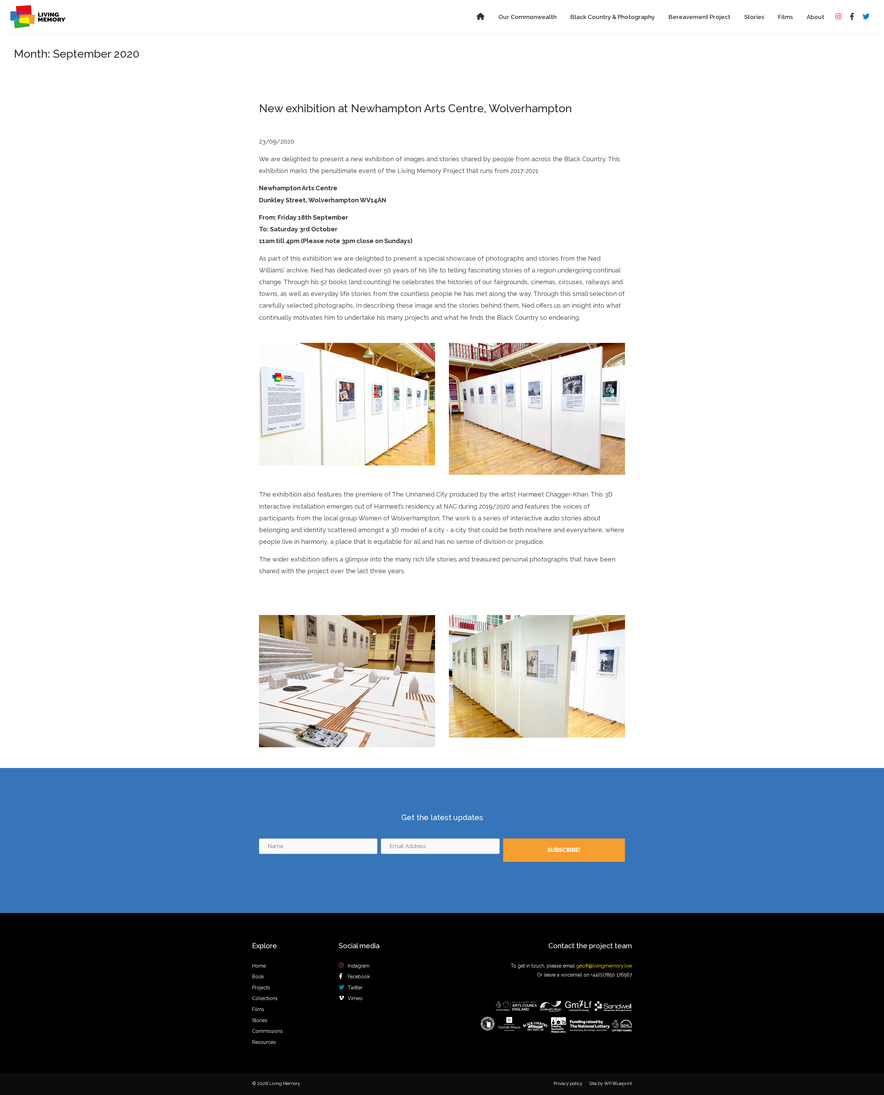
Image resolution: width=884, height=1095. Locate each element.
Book (258, 976)
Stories (754, 16)
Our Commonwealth (527, 16)
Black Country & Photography (612, 16)
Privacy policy (568, 1083)
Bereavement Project (699, 16)
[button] (564, 850)
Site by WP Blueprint (610, 1083)
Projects (261, 987)
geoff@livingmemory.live (604, 966)
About (815, 16)
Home (259, 966)
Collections (265, 998)
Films (785, 16)
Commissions (267, 1031)
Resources (264, 1042)
